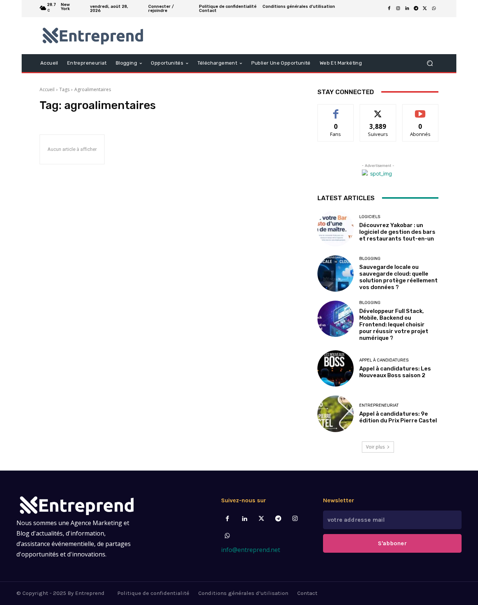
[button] (429, 63)
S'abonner (420, 110)
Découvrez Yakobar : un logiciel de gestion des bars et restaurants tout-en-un (397, 232)
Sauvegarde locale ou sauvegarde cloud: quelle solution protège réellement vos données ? (398, 277)
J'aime (335, 110)
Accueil (47, 89)
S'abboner (392, 543)
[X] (424, 8)
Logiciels (369, 217)
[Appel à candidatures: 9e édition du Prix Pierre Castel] (335, 413)
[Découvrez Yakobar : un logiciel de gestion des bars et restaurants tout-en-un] (335, 228)
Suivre (378, 110)
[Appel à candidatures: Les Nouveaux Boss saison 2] (335, 368)
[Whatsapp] (227, 536)
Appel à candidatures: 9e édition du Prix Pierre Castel (398, 417)
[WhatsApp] (433, 8)
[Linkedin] (407, 8)
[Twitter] (261, 518)
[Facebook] (389, 8)
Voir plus (375, 447)
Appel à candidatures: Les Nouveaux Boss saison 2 (395, 372)
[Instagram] (398, 8)
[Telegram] (416, 8)
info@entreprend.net (250, 550)
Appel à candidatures (384, 360)
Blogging (370, 259)
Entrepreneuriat (379, 405)
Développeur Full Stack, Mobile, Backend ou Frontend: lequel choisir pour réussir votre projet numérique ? (393, 324)
